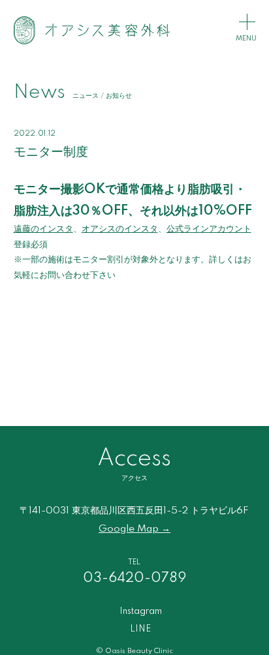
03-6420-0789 (134, 578)
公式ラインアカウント (208, 229)
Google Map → (134, 529)
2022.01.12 (34, 134)
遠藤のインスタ (43, 229)
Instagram (140, 611)
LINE (140, 628)
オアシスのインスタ (120, 229)
